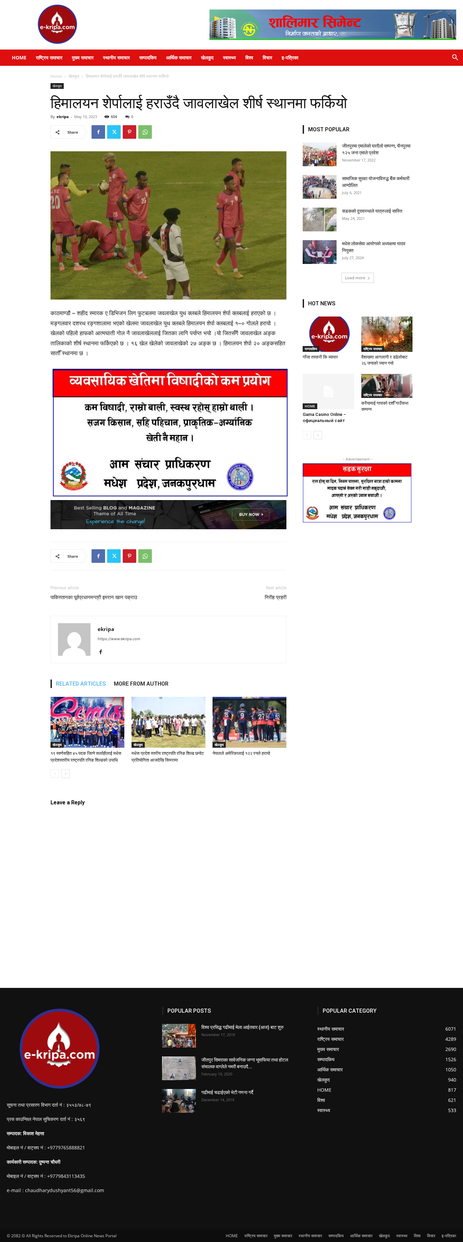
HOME (19, 57)
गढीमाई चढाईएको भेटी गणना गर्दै (227, 1092)
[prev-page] (55, 773)
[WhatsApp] (145, 132)
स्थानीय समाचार (116, 57)
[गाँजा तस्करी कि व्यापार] (328, 334)
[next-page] (65, 773)
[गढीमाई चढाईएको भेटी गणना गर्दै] (179, 1101)
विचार (267, 57)
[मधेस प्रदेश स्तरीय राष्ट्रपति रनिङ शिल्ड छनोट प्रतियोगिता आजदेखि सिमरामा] (168, 722)
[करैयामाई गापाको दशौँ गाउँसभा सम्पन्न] (387, 386)
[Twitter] (114, 132)
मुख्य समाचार (83, 57)
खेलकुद (207, 57)
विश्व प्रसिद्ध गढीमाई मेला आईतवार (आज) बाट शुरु (242, 1027)
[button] (455, 58)
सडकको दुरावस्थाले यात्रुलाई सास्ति (372, 211)
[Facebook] (98, 132)
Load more (355, 278)
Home (56, 76)
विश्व (249, 57)
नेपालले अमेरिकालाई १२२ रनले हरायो (241, 753)
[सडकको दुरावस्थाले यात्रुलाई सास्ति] (320, 219)
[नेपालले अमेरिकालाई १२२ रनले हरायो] (249, 722)
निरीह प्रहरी (275, 597)
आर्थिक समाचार (179, 57)
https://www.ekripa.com (119, 638)
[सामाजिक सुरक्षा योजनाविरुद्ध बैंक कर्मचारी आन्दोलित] (320, 187)
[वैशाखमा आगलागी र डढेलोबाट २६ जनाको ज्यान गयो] (387, 334)
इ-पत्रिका (290, 57)
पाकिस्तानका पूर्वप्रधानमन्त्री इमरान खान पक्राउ (94, 597)
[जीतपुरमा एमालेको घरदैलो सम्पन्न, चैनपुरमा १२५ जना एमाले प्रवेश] (320, 154)
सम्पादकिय (148, 57)
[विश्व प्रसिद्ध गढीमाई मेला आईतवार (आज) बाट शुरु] (179, 1036)
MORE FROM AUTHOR (141, 684)
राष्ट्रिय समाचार (49, 57)
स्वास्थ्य (229, 57)
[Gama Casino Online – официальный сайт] (328, 391)
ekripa (63, 116)
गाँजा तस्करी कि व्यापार (321, 357)
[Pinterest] (129, 132)
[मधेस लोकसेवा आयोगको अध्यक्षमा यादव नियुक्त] (320, 252)
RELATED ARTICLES (81, 684)
